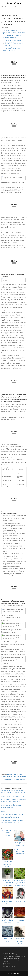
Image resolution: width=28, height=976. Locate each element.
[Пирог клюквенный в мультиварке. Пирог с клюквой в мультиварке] (19, 917)
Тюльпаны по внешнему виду (18, 777)
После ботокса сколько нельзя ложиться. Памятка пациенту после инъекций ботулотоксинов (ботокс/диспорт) (12, 816)
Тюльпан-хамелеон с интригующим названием (13, 779)
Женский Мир (14, 3)
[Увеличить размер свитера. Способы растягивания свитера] (19, 936)
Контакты (5, 956)
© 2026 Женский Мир (8, 953)
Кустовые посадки (6, 776)
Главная (3, 6)
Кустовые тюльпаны (16, 776)
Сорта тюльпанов (9, 42)
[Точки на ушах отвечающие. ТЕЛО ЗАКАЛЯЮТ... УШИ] (19, 898)
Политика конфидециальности (11, 958)
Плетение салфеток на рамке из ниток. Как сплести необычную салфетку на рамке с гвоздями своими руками (12, 805)
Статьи (15, 6)
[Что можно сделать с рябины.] (19, 851)
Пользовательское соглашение (17, 956)
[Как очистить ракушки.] (7, 832)
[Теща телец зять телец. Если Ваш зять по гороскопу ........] (7, 917)
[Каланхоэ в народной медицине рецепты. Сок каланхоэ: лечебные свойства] (19, 879)
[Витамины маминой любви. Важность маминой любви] (19, 840)
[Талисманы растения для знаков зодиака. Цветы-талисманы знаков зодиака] (7, 879)
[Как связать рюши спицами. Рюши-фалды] (7, 936)
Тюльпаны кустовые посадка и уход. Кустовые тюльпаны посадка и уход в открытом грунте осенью (12, 35)
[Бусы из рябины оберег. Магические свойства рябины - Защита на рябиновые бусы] (7, 859)
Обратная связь (7, 963)
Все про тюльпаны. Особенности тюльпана (14, 32)
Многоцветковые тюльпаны (14, 774)
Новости (9, 6)
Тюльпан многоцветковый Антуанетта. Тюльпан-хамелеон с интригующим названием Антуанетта (13, 48)
